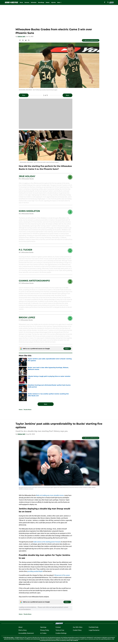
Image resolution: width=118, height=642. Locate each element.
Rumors (27, 2)
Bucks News (27, 409)
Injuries (53, 2)
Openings (43, 627)
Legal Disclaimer (94, 630)
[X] (108, 2)
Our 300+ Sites (77, 627)
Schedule (33, 2)
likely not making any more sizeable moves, (50, 495)
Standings (41, 2)
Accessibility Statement (26, 633)
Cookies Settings (61, 633)
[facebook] (104, 2)
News (21, 2)
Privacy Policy (44, 630)
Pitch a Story (22, 630)
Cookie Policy (77, 630)
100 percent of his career (62, 575)
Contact (58, 627)
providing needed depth (35, 571)
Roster (48, 2)
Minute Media (10, 637)
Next (67, 95)
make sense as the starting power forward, (47, 542)
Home (20, 409)
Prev (23, 95)
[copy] (29, 40)
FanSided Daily (93, 627)
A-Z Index (43, 633)
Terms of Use (60, 630)
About (20, 627)
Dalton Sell (21, 36)
